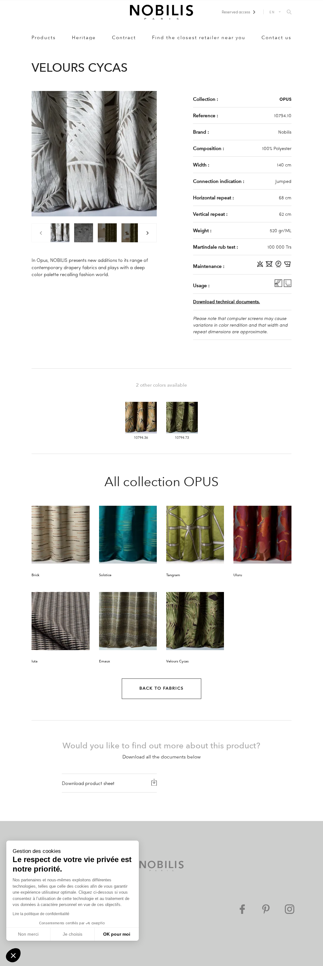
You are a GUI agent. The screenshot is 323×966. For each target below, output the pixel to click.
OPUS (285, 99)
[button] (13, 955)
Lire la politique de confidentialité (41, 914)
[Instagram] (289, 909)
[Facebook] (242, 909)
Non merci (28, 934)
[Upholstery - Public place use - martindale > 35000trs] (287, 285)
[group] (59, 232)
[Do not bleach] (260, 266)
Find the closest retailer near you (198, 37)
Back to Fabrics (161, 688)
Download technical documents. (226, 302)
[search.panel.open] (289, 12)
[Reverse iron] (287, 266)
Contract (124, 37)
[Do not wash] (269, 266)
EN (272, 11)
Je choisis (72, 934)
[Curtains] (279, 285)
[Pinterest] (266, 909)
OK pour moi (116, 934)
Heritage (84, 37)
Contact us (276, 37)
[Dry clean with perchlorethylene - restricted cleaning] (279, 266)
